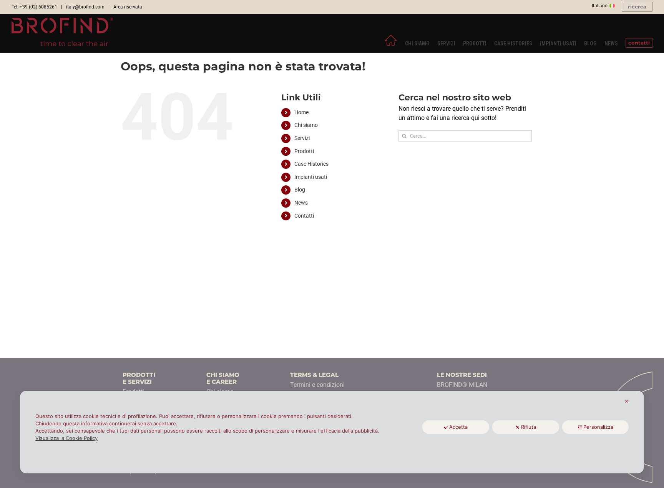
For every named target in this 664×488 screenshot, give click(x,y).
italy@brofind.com (85, 7)
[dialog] (332, 432)
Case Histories (311, 164)
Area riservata (127, 7)
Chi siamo (306, 125)
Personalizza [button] (598, 427)
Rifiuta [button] (528, 427)
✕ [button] (626, 401)
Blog (299, 190)
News (301, 203)
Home (301, 112)
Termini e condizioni (317, 384)
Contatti (304, 216)
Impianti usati (310, 177)
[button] (637, 6)
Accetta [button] (458, 427)
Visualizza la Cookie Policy (66, 438)
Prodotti (304, 151)
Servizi (302, 138)
